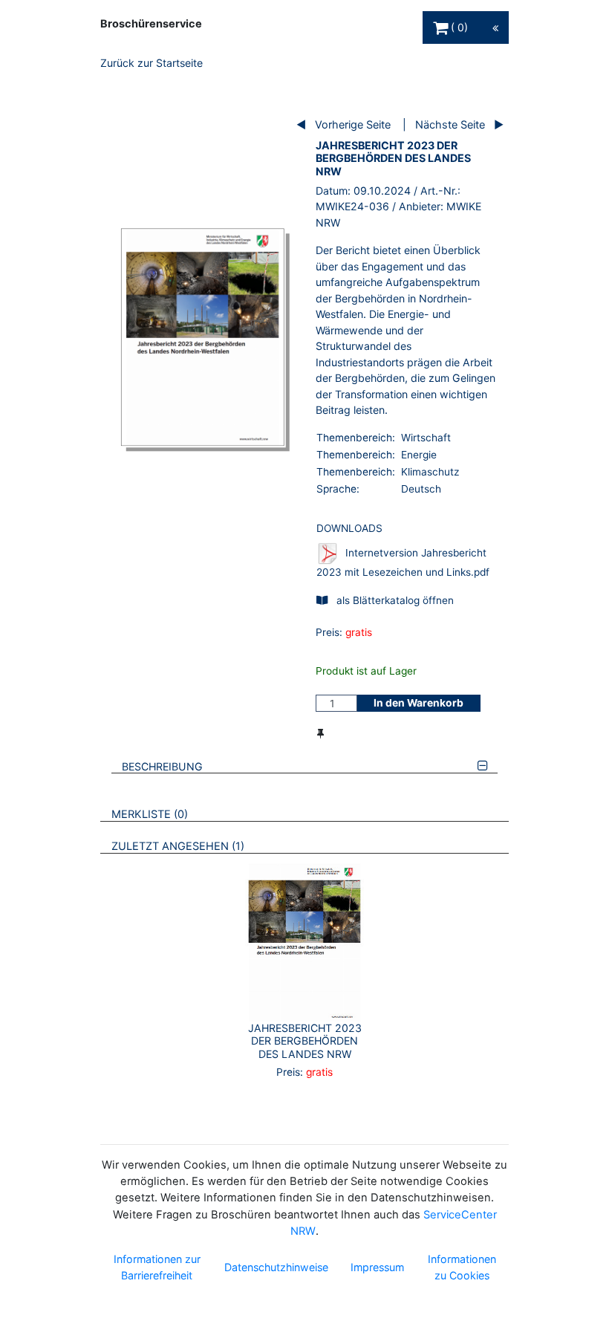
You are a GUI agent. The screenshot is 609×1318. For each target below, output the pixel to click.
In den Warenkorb (418, 703)
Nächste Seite (450, 124)
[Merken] (320, 733)
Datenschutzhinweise (276, 1267)
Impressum (377, 1267)
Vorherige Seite (353, 124)
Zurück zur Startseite (151, 62)
